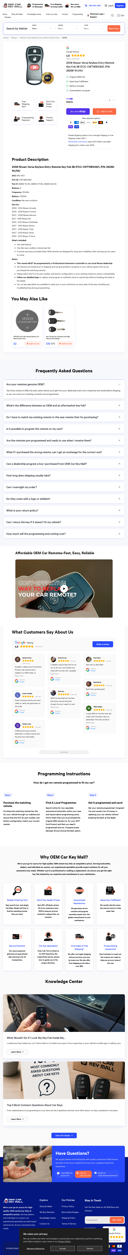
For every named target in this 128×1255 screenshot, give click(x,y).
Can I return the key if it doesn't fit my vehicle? (33, 522)
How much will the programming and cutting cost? (36, 534)
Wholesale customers (77, 141)
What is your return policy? (22, 510)
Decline (90, 1248)
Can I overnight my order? (21, 487)
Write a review (102, 644)
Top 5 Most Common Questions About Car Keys (35, 1105)
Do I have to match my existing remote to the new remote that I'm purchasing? (52, 417)
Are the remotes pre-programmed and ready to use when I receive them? (48, 440)
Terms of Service (69, 1223)
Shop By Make (46, 1206)
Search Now (114, 28)
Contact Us (45, 1223)
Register (120, 5)
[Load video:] (64, 588)
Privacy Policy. (64, 1241)
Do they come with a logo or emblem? (28, 499)
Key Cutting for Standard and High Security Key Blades (58, 337)
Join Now (116, 1220)
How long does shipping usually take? (28, 475)
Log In (111, 5)
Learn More (16, 1051)
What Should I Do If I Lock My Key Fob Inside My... (36, 1038)
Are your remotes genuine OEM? (25, 384)
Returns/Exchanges (70, 1212)
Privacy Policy (68, 1206)
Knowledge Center (48, 1217)
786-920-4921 (95, 5)
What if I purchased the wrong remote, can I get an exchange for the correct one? (54, 452)
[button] (112, 15)
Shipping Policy (68, 1217)
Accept (63, 1248)
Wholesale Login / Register (97, 15)
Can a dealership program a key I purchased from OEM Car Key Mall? (46, 464)
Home (5, 37)
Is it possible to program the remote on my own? (34, 429)
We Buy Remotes (47, 1212)
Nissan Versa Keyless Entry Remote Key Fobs (39, 37)
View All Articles (62, 1135)
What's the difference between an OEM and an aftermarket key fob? (46, 405)
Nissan (14, 37)
